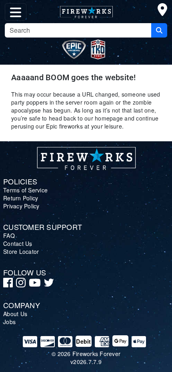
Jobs (9, 322)
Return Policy (20, 198)
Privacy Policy (21, 206)
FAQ (9, 235)
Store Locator (21, 251)
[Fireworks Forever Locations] (162, 11)
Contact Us (17, 243)
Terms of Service (25, 190)
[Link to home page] (86, 157)
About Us (15, 314)
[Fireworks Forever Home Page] (86, 10)
